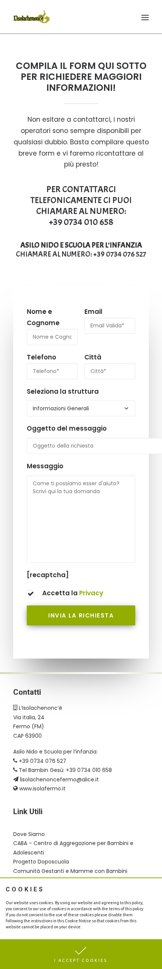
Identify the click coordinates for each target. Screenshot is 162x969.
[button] (81, 954)
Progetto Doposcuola (41, 861)
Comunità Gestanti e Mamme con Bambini (70, 871)
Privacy (91, 593)
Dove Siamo (29, 834)
